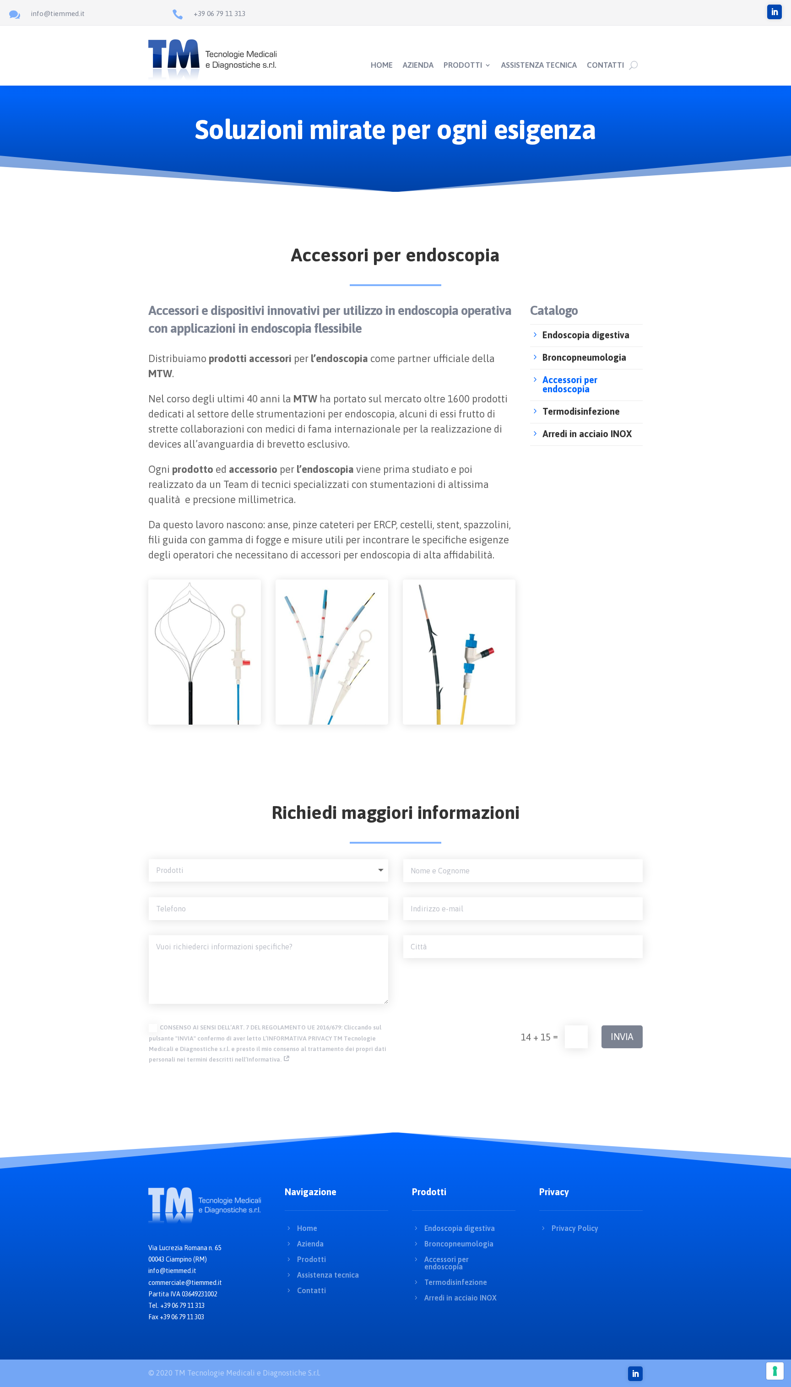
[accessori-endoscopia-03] (459, 722)
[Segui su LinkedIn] (774, 12)
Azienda (310, 1244)
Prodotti (311, 1259)
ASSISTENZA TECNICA (539, 66)
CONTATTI (605, 66)
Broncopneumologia (458, 1244)
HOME (382, 66)
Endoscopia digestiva (459, 1228)
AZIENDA (418, 66)
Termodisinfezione (455, 1282)
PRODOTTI (463, 66)
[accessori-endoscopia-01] (204, 722)
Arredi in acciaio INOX (460, 1298)
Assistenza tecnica (328, 1275)
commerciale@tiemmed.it (185, 1282)
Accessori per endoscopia (446, 1263)
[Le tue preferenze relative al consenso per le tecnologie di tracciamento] (775, 1371)
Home (307, 1228)
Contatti (311, 1290)
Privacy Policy (575, 1228)
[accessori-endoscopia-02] (332, 722)
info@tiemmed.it (58, 13)
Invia (622, 1036)
